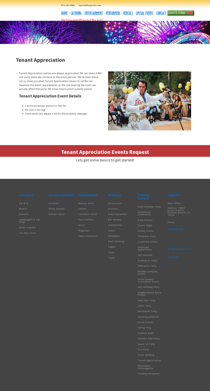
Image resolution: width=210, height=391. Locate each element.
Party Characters (87, 236)
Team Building (146, 354)
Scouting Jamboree (148, 316)
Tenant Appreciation (149, 360)
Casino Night (145, 225)
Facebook (173, 257)
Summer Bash (146, 333)
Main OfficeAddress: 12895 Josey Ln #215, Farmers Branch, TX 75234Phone (179, 213)
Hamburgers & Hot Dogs (29, 220)
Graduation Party (147, 260)
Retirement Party (147, 311)
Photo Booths (57, 208)
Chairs (111, 230)
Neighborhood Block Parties (149, 293)
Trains (111, 257)
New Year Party (146, 300)
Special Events (144, 13)
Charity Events (146, 230)
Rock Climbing (116, 241)
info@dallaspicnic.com (180, 249)
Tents (111, 252)
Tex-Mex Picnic (27, 232)
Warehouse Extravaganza (145, 367)
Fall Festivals (145, 255)
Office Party (144, 305)
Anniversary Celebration (144, 213)
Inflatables (114, 236)
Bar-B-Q (23, 203)
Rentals (128, 13)
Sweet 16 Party (146, 344)
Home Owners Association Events (148, 280)
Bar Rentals (114, 219)
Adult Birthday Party (149, 206)
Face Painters (86, 219)
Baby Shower (145, 219)
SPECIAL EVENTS (144, 196)
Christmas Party (147, 236)
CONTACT (174, 195)
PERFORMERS (88, 195)
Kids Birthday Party (149, 287)
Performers (113, 13)
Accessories (115, 203)
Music (81, 225)
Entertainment (94, 13)
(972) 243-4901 (176, 229)
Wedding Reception (149, 373)
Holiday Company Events (148, 272)
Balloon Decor (57, 214)
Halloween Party (147, 265)
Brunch (23, 208)
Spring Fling (144, 327)
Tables (112, 246)
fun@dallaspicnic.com (90, 5)
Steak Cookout (27, 227)
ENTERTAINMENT (61, 195)
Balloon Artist (86, 203)
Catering (76, 13)
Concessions (115, 225)
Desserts (24, 214)
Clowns (82, 208)
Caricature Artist (87, 214)
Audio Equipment (117, 214)
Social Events (145, 322)
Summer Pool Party (149, 338)
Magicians (84, 230)
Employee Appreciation (145, 248)
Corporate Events (148, 241)
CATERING (26, 195)
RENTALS (114, 195)
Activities (54, 203)
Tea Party (143, 349)
